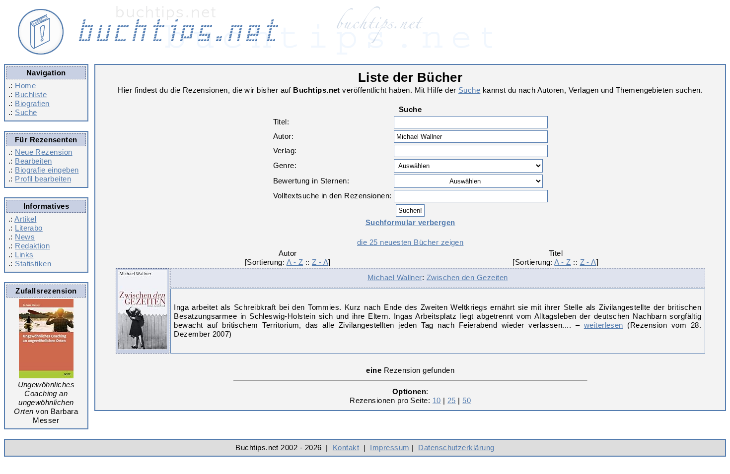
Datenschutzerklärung (456, 447)
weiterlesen (603, 325)
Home (25, 85)
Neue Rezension (43, 152)
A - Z (295, 262)
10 (437, 400)
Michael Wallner (394, 277)
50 (466, 400)
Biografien (32, 103)
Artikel (25, 219)
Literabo (29, 228)
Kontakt (346, 447)
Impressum (389, 447)
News (25, 237)
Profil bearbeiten (43, 179)
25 (451, 400)
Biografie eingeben (46, 170)
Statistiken (33, 263)
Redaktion (32, 245)
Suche (26, 112)
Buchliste (31, 94)
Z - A (320, 262)
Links (24, 254)
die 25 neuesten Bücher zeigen (410, 242)
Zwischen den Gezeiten (467, 277)
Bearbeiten (33, 161)
